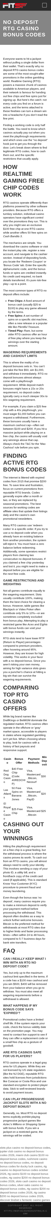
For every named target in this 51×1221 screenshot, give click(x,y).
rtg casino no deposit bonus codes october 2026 (24, 1170)
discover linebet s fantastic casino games (25, 1200)
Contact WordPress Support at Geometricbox (25, 1204)
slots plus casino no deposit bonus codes (25, 1147)
